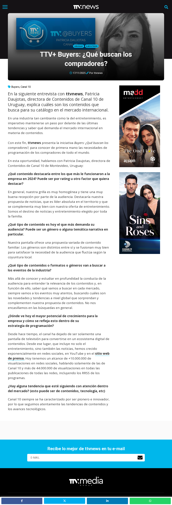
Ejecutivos (91, 46)
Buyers (15, 86)
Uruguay (78, 46)
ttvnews (98, 72)
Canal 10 (26, 86)
